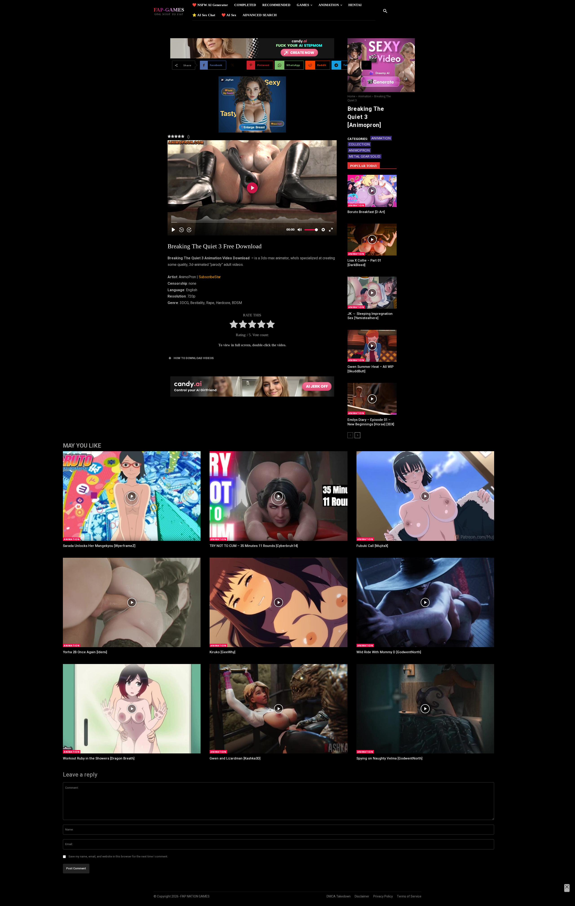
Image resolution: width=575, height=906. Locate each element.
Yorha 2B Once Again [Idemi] (85, 652)
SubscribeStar (210, 277)
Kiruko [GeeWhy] (222, 652)
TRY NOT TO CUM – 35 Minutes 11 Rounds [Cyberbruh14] (254, 545)
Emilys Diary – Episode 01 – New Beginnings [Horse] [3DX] (370, 422)
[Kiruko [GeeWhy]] (278, 602)
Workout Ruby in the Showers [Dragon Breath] (99, 758)
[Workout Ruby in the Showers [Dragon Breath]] (132, 709)
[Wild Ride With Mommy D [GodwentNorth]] (425, 602)
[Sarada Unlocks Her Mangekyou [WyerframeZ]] (132, 496)
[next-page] (357, 435)
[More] (396, 65)
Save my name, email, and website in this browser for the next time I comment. (118, 857)
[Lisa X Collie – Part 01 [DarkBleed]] (372, 239)
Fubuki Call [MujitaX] (372, 545)
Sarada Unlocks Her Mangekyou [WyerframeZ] (99, 545)
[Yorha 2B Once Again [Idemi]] (132, 602)
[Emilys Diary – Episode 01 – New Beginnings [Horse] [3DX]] (372, 399)
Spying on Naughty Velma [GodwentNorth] (389, 758)
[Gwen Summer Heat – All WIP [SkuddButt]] (372, 346)
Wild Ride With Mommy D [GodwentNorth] (388, 652)
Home (351, 96)
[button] (385, 11)
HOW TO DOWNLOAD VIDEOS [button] (194, 358)
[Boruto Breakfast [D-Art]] (372, 191)
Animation (364, 96)
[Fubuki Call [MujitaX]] (425, 496)
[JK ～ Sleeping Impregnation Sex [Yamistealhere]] (372, 293)
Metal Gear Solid (364, 156)
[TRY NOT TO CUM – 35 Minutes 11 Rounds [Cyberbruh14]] (278, 496)
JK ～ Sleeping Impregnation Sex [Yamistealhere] (370, 316)
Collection (359, 144)
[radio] (234, 325)
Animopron (359, 150)
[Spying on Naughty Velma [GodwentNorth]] (425, 709)
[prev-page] (350, 435)
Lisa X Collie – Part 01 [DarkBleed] (364, 262)
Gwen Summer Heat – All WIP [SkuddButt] (370, 369)
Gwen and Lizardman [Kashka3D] (235, 758)
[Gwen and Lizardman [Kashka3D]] (278, 709)
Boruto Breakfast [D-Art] (366, 211)
